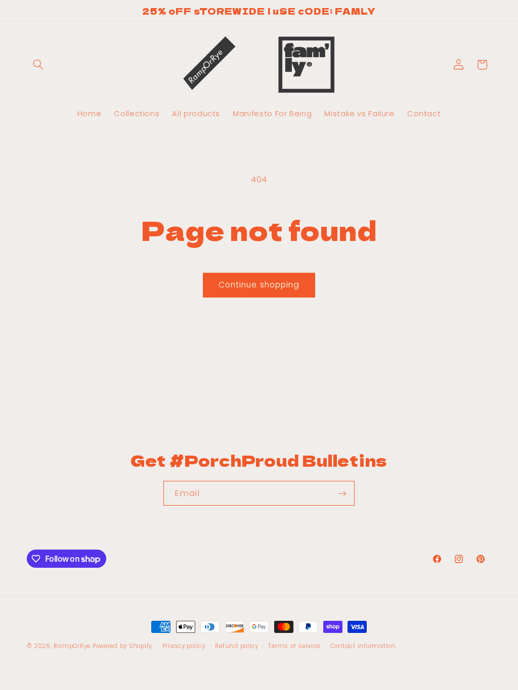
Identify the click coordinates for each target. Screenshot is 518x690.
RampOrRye (72, 646)
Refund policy (236, 646)
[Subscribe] (342, 493)
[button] (38, 64)
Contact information (363, 646)
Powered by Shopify (122, 646)
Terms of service (294, 646)
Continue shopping (259, 284)
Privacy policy (183, 646)
